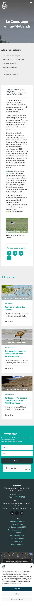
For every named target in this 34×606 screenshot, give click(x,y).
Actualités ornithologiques (11, 55)
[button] (31, 567)
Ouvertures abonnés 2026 (17, 530)
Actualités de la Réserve (10, 74)
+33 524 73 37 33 (18, 494)
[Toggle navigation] (31, 3)
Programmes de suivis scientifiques (13, 59)
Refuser (17, 594)
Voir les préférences (17, 599)
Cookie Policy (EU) (17, 544)
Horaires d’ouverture (17, 521)
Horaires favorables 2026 (17, 527)
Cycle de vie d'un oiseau (10, 67)
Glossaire (6, 71)
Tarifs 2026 (17, 533)
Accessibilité (17, 541)
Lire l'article (9, 321)
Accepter (17, 589)
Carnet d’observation (17, 538)
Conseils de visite (17, 524)
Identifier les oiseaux (9, 63)
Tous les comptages (17, 536)
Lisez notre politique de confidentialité (11, 441)
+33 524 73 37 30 (19, 497)
